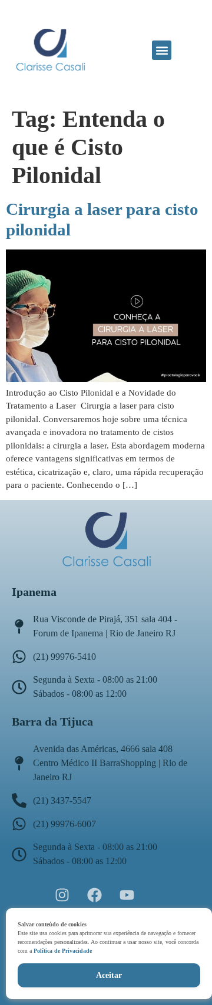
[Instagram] (62, 894)
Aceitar (109, 975)
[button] (161, 50)
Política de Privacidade (63, 950)
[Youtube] (126, 894)
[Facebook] (94, 894)
